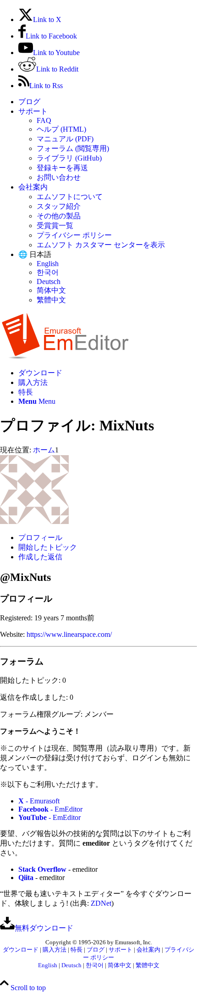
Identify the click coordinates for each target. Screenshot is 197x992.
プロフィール (40, 537)
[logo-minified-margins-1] (65, 357)
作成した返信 (40, 557)
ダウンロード (20, 950)
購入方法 (54, 950)
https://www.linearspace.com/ (69, 634)
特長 (76, 950)
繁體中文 (51, 300)
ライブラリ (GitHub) (69, 158)
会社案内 (33, 187)
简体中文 (51, 290)
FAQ (44, 120)
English (48, 264)
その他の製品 (59, 216)
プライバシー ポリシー (74, 235)
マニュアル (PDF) (65, 139)
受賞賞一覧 (55, 225)
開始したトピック (47, 547)
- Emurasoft (39, 801)
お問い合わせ (59, 177)
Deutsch (48, 281)
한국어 (48, 272)
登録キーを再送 (62, 168)
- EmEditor (50, 809)
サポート (33, 111)
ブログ (29, 102)
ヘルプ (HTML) (61, 129)
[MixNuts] (34, 521)
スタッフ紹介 (59, 206)
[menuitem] (107, 102)
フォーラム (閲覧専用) (73, 148)
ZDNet (101, 903)
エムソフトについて (70, 197)
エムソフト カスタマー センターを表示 (101, 245)
